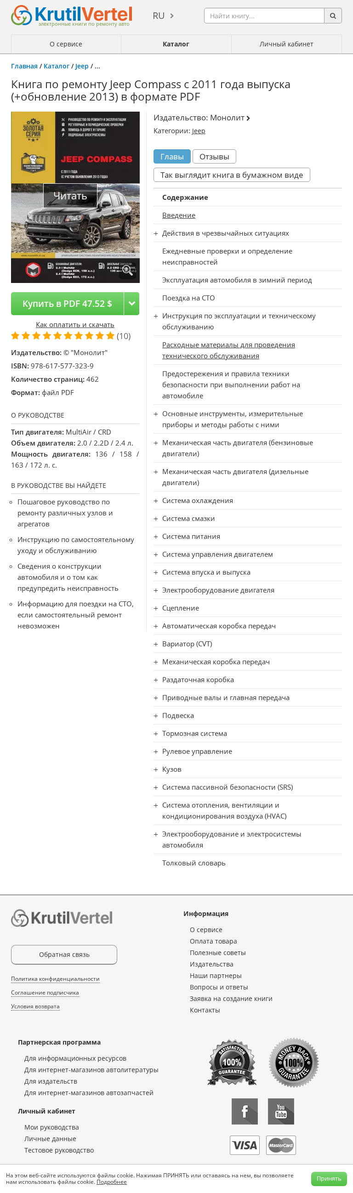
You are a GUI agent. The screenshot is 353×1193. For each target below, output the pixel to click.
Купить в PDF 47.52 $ (67, 303)
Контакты (205, 1010)
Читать (70, 195)
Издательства (211, 964)
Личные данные (50, 1138)
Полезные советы (218, 952)
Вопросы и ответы (219, 987)
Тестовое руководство (59, 1150)
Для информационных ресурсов (75, 1058)
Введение (178, 215)
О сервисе (66, 44)
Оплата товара (213, 941)
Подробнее (112, 1182)
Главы (172, 156)
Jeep (82, 66)
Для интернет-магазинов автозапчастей (89, 1092)
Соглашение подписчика (45, 992)
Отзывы (214, 156)
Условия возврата (35, 1006)
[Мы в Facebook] (245, 1111)
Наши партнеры (216, 975)
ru (159, 15)
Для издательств (50, 1081)
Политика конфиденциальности (55, 979)
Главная (24, 66)
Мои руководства (51, 1127)
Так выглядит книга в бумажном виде (231, 175)
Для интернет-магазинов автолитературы (91, 1069)
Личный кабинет (286, 44)
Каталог (176, 44)
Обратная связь (64, 954)
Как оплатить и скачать (75, 324)
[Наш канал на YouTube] (281, 1111)
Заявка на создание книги (231, 998)
